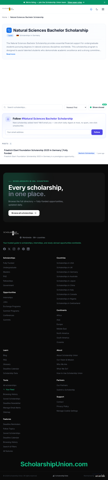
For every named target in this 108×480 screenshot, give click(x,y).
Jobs (5, 302)
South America (63, 338)
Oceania (60, 342)
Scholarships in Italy (65, 290)
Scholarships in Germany (67, 272)
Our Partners (62, 385)
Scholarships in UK (65, 267)
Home (4, 17)
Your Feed (10, 389)
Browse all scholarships (22, 213)
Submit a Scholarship (66, 390)
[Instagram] (14, 249)
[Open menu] (103, 9)
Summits (7, 320)
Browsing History (10, 394)
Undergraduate (9, 267)
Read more (10, 54)
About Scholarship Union (67, 355)
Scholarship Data (10, 373)
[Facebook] (4, 249)
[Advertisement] (54, 82)
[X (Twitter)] (9, 249)
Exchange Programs (12, 306)
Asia (58, 320)
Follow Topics (9, 429)
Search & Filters (10, 446)
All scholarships (9, 385)
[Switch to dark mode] (97, 9)
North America (63, 333)
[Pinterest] (23, 249)
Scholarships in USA (65, 263)
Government (8, 285)
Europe (60, 324)
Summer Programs (11, 311)
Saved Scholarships (11, 399)
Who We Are (62, 364)
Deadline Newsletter (12, 403)
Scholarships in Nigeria (66, 299)
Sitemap (6, 412)
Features (7, 419)
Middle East (62, 329)
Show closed (99, 106)
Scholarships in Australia (67, 276)
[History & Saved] (91, 9)
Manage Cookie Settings (67, 411)
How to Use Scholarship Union (69, 373)
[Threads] (18, 249)
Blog (5, 355)
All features (8, 451)
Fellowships (8, 281)
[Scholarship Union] (8, 9)
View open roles (75, 2)
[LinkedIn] (28, 249)
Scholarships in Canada (67, 294)
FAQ (5, 360)
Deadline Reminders (11, 424)
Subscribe (97, 474)
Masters (6, 272)
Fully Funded (8, 263)
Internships (8, 297)
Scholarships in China (66, 285)
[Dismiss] (104, 2)
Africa (59, 315)
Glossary (7, 364)
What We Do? (62, 369)
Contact (60, 402)
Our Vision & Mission (65, 360)
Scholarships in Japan (66, 281)
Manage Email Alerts (12, 407)
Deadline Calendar (11, 369)
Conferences (8, 315)
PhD (5, 276)
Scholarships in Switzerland (68, 303)
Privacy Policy (63, 406)
